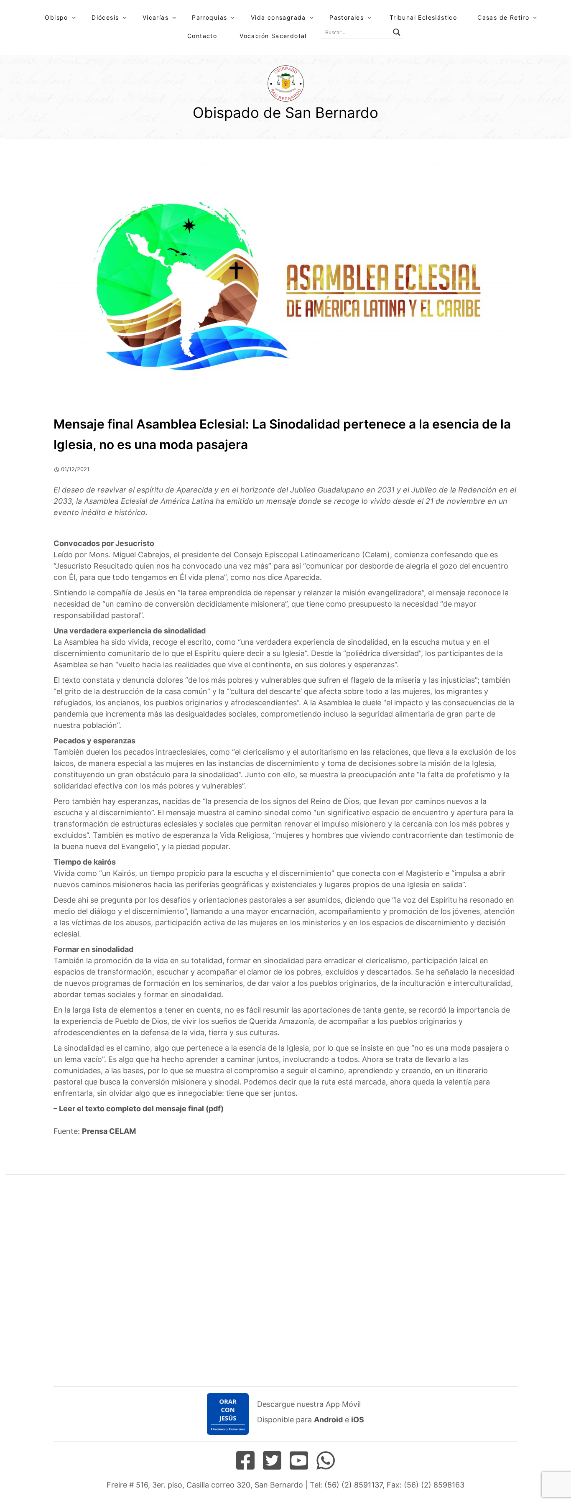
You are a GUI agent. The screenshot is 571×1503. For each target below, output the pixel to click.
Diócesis (105, 17)
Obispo (56, 17)
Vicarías (155, 17)
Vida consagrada (278, 17)
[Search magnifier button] (397, 32)
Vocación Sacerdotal (273, 35)
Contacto (202, 35)
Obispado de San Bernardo (285, 112)
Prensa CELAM (109, 1131)
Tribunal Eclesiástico (423, 17)
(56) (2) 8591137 (353, 1484)
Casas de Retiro (503, 17)
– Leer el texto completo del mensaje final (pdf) (139, 1108)
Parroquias (209, 17)
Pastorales (346, 17)
